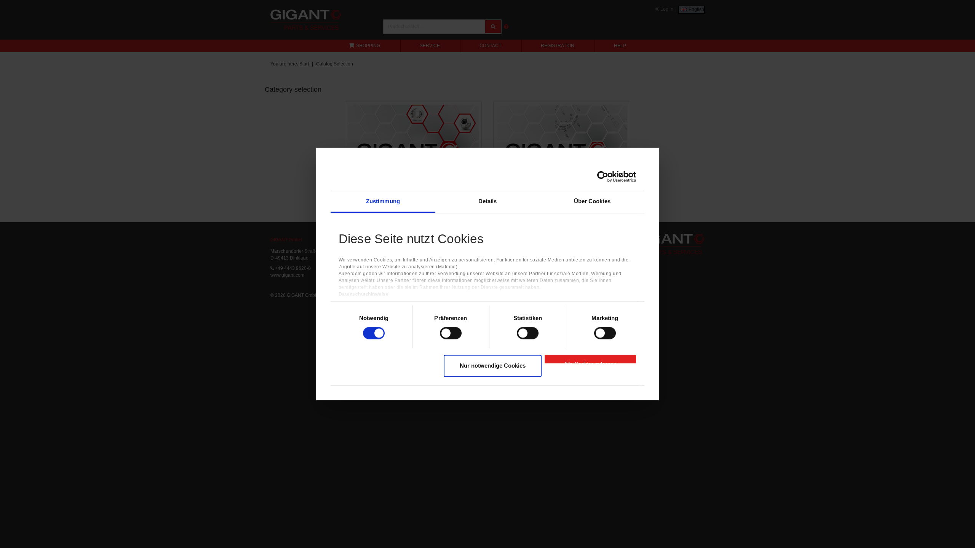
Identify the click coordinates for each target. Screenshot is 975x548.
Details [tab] (487, 201)
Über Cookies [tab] (592, 201)
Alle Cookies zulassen (590, 362)
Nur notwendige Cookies (493, 365)
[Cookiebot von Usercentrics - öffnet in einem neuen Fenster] (602, 176)
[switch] (451, 333)
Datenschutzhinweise (364, 294)
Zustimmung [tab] (383, 201)
